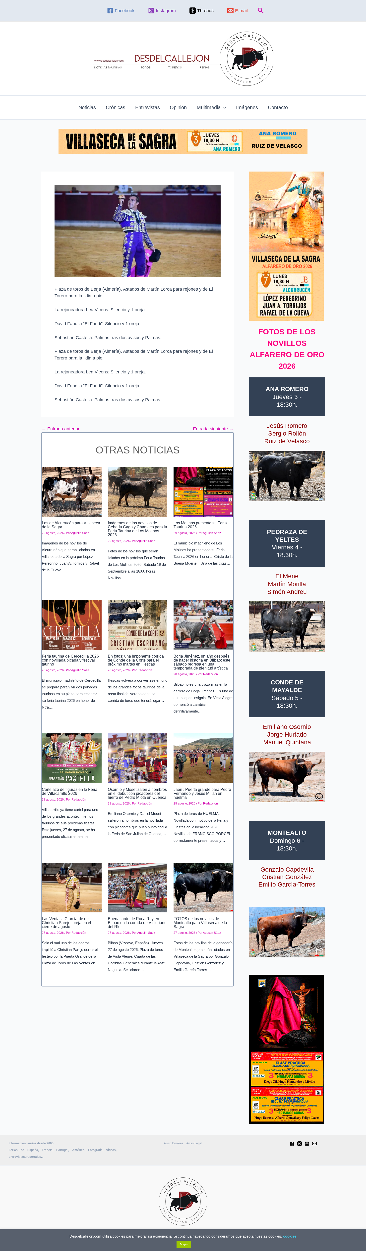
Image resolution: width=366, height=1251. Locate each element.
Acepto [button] (184, 1244)
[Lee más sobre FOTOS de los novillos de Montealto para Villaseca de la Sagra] (203, 887)
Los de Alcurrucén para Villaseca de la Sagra (71, 525)
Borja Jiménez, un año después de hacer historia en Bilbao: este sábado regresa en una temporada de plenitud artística (202, 662)
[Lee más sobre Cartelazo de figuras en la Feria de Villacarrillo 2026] (72, 758)
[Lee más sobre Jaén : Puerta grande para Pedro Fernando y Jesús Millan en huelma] (203, 758)
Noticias (87, 107)
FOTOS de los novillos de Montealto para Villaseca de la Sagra (200, 923)
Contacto (278, 107)
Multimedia (209, 107)
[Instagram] (307, 1143)
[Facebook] (292, 1143)
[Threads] (299, 1143)
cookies (290, 1236)
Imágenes (247, 107)
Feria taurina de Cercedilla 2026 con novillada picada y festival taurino (70, 660)
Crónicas (115, 107)
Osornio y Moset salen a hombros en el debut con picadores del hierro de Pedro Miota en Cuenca (137, 793)
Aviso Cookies (173, 1143)
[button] (261, 10)
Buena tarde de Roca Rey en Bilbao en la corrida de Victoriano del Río (137, 923)
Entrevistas (147, 107)
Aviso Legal (194, 1143)
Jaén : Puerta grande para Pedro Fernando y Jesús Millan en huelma (202, 793)
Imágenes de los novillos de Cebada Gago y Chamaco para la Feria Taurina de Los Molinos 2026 (137, 529)
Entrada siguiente (213, 429)
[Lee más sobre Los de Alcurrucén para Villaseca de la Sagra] (72, 491)
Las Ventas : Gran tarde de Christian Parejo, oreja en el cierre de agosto (66, 923)
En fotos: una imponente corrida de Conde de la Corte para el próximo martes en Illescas (136, 660)
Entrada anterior (60, 429)
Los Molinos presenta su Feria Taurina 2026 (200, 525)
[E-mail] (314, 1143)
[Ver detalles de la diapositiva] (287, 476)
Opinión (178, 107)
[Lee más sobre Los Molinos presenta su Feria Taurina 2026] (203, 491)
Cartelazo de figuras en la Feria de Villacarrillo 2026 (69, 791)
